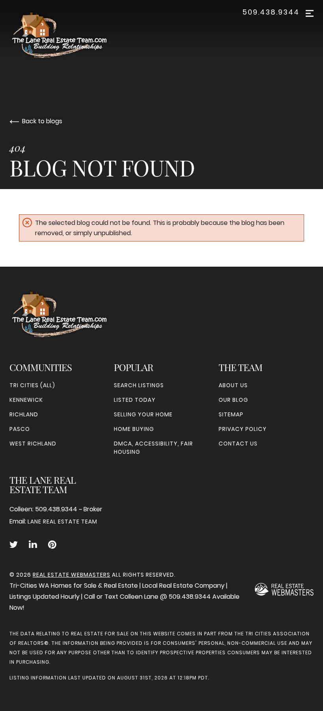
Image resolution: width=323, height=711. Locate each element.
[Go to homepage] (67, 35)
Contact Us (238, 443)
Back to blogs (42, 121)
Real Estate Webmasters (71, 575)
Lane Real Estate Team (62, 521)
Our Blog (233, 400)
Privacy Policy (243, 429)
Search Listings (139, 385)
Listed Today (135, 400)
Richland (23, 414)
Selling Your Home (143, 414)
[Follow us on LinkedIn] (33, 544)
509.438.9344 (270, 12)
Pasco (19, 429)
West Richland (32, 443)
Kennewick (26, 400)
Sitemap (231, 414)
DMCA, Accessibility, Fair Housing (153, 448)
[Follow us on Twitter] (13, 544)
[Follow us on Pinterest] (52, 544)
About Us (233, 385)
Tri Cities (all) (32, 385)
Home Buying (134, 429)
